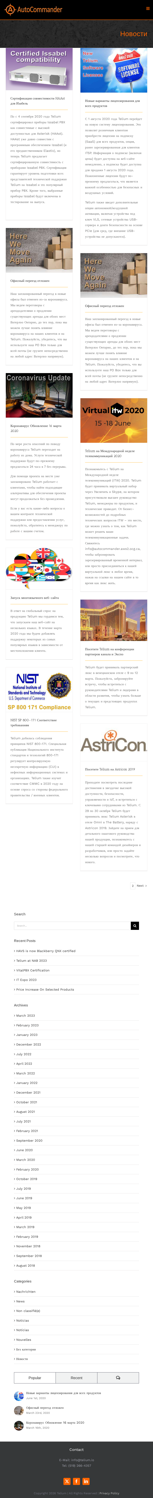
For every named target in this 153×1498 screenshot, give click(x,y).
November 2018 (28, 1246)
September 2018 (29, 1256)
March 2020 (25, 1160)
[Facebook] (76, 1481)
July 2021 (23, 1121)
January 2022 (27, 1083)
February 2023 (27, 1025)
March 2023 (25, 1015)
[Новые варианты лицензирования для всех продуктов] (113, 70)
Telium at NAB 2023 (31, 960)
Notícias (22, 1330)
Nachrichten (26, 1291)
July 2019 (23, 1188)
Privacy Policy (109, 1493)
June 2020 (24, 1150)
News (20, 1301)
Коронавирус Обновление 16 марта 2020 (39, 388)
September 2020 (29, 1140)
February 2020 (27, 1169)
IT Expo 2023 (26, 980)
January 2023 (27, 1035)
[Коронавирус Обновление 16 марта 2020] (39, 395)
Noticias (22, 1320)
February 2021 (27, 1131)
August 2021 (25, 1112)
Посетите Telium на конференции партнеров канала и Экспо (114, 610)
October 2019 (26, 1179)
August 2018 (25, 1265)
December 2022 (28, 1044)
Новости (22, 1359)
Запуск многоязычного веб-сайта (39, 562)
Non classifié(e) (28, 1311)
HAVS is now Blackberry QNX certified (46, 951)
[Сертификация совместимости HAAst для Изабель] (39, 69)
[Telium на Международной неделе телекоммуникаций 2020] (113, 420)
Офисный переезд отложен (39, 246)
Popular (35, 1378)
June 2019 (24, 1198)
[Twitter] (67, 1481)
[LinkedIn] (86, 1481)
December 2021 (28, 1092)
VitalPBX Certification (33, 970)
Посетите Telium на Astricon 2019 (114, 735)
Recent (76, 1378)
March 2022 (25, 1073)
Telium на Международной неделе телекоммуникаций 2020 (114, 413)
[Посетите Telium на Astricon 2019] (113, 742)
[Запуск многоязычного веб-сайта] (39, 569)
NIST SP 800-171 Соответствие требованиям (39, 683)
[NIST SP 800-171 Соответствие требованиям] (39, 689)
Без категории (26, 1349)
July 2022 (23, 1054)
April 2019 (24, 1217)
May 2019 (23, 1208)
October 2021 (26, 1102)
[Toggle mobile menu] (148, 8)
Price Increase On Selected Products (45, 989)
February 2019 (27, 1237)
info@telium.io (82, 1460)
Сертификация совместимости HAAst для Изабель (39, 62)
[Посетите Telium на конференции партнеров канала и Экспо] (113, 620)
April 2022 (24, 1063)
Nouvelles (23, 1340)
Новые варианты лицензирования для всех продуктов (114, 60)
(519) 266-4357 (79, 1465)
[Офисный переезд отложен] (39, 250)
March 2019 (25, 1227)
